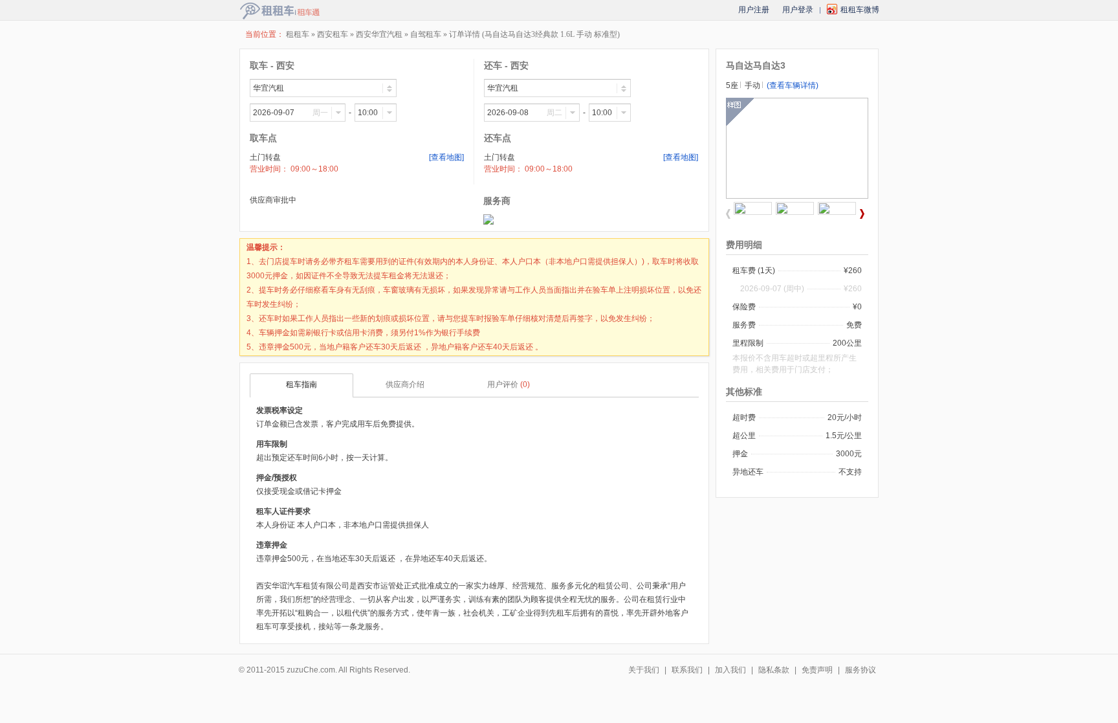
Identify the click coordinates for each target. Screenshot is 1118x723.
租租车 (297, 34)
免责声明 (817, 669)
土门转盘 (265, 157)
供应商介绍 (405, 384)
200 (839, 343)
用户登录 (797, 9)
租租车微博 (859, 9)
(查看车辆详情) (792, 85)
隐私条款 (773, 669)
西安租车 (333, 34)
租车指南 (301, 384)
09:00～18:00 (314, 168)
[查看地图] (446, 157)
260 (855, 270)
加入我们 (730, 669)
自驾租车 (425, 34)
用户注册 (753, 9)
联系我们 (687, 669)
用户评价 (508, 384)
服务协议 (860, 669)
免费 (854, 324)
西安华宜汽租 (379, 34)
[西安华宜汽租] (488, 222)
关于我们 (643, 669)
